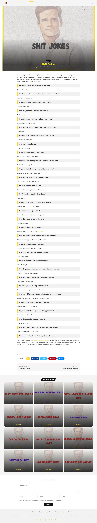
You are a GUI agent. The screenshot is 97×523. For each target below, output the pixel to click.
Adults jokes (44, 3)
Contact (68, 3)
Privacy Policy (43, 512)
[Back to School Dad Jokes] (48, 438)
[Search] (92, 3)
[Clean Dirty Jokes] (48, 461)
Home (29, 2)
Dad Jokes (39, 66)
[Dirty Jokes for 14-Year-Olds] (78, 393)
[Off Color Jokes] (18, 438)
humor (41, 231)
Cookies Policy (67, 512)
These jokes (45, 340)
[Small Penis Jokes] (48, 416)
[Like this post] (28, 358)
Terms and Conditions (55, 512)
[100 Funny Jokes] (78, 416)
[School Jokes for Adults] (78, 438)
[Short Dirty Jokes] (18, 461)
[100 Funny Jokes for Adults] (48, 393)
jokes (24, 354)
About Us (61, 3)
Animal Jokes (53, 3)
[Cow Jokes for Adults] (78, 461)
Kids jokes (35, 3)
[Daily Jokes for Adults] (18, 393)
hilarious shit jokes (36, 340)
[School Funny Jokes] (18, 416)
